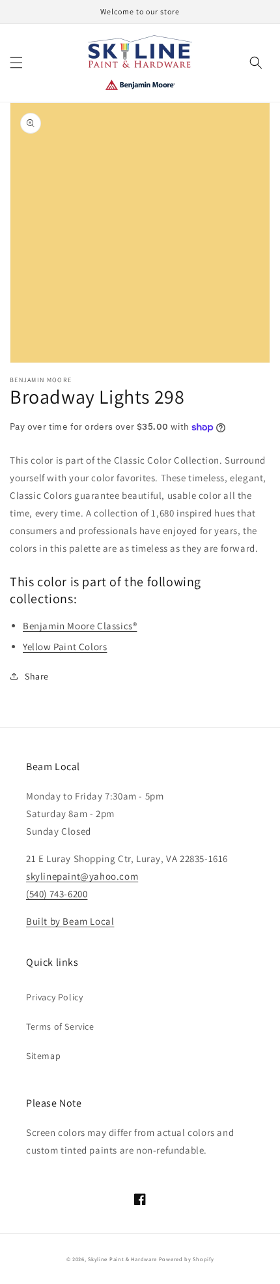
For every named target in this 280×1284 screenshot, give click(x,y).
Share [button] (37, 676)
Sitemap (43, 1056)
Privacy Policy (54, 997)
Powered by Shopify (186, 1258)
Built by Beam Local (70, 921)
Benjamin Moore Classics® (80, 626)
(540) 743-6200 (56, 894)
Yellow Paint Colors (65, 646)
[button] (16, 62)
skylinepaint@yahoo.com (82, 876)
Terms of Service (60, 1026)
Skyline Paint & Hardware (122, 1258)
